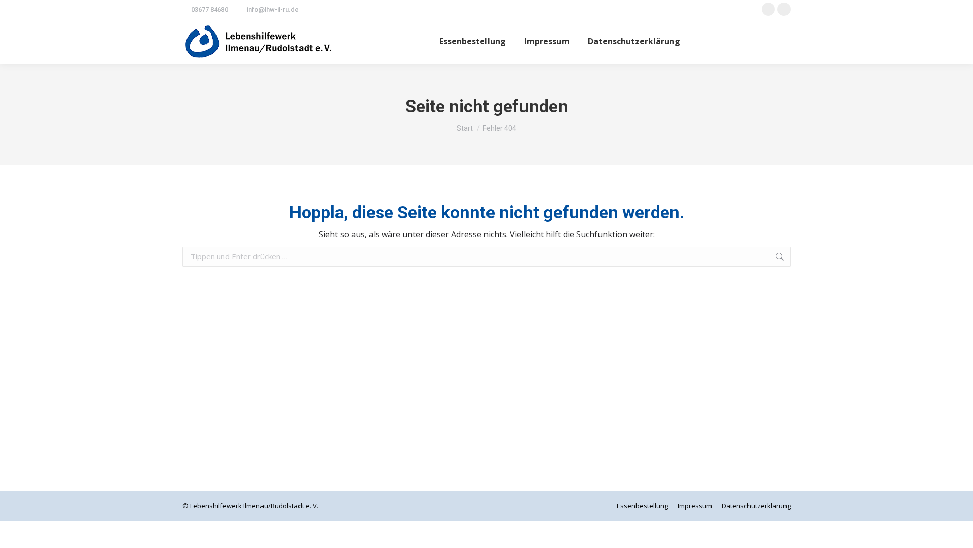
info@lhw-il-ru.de (273, 9)
